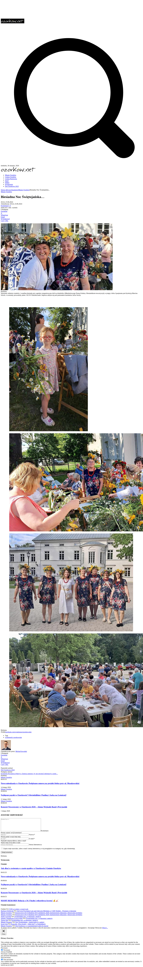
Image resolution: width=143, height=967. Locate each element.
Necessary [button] (4, 948)
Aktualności (14, 190)
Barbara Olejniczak (7, 911)
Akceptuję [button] (91, 928)
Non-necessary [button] (6, 957)
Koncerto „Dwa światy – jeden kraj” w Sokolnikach (28, 924)
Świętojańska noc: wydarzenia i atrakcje (27, 916)
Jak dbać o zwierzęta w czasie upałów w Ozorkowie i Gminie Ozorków (31, 868)
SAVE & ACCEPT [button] (7, 965)
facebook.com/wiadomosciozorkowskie (18, 732)
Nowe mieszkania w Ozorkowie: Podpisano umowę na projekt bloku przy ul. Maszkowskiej (40, 783)
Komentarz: (45, 831)
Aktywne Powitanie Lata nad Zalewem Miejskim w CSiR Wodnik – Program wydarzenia (46, 911)
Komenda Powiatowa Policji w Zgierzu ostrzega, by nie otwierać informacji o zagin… (29, 774)
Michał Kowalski (21, 751)
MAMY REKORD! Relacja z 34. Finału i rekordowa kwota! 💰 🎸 (29, 901)
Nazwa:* (32, 834)
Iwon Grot (4, 924)
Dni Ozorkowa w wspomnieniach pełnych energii (31, 926)
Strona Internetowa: (35, 844)
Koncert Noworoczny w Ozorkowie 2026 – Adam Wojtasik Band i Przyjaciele (34, 807)
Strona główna (5, 190)
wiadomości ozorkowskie (13, 737)
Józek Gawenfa (6, 916)
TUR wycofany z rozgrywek (18, 909)
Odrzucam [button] (98, 928)
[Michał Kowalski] (6, 749)
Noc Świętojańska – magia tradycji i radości (29, 922)
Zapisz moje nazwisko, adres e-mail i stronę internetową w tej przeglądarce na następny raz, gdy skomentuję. (39, 848)
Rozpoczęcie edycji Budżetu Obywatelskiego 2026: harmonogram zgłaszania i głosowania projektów (48, 913)
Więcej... (105, 928)
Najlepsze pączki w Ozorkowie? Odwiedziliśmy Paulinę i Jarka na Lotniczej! (33, 795)
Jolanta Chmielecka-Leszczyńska (12, 918)
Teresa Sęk (4, 920)
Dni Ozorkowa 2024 (8, 770)
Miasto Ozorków (24, 190)
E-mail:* (32, 839)
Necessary (6, 950)
